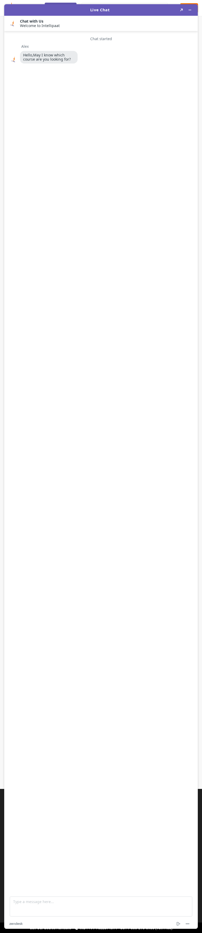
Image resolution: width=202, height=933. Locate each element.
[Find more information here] (101, 466)
